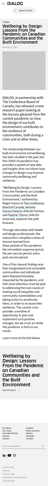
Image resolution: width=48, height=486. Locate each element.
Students (30, 436)
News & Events (26, 10)
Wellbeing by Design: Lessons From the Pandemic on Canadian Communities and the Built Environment (23, 370)
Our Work (6, 428)
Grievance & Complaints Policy (14, 477)
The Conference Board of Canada (23, 205)
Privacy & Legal (8, 474)
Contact (29, 438)
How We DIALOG (10, 433)
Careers (5, 438)
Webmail (6, 470)
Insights (6, 22)
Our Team (7, 430)
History (29, 433)
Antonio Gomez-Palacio (19, 209)
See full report (9, 390)
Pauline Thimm (18, 215)
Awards (5, 436)
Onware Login (8, 467)
